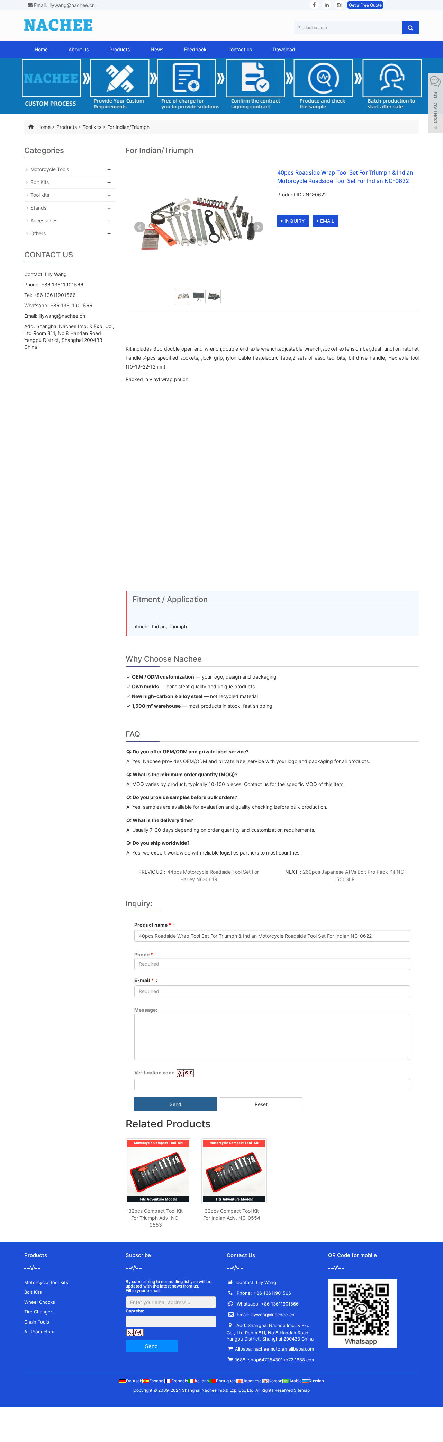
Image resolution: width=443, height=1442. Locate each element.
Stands (38, 208)
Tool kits (92, 127)
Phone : (145, 954)
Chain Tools (36, 1322)
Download (284, 49)
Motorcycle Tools (49, 169)
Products (119, 49)
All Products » (39, 1331)
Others (38, 233)
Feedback (195, 49)
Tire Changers (39, 1312)
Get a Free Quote (365, 5)
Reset (261, 1104)
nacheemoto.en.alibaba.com (283, 1349)
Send (175, 1104)
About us (79, 49)
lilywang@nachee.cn (62, 316)
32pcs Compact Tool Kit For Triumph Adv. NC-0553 (155, 1218)
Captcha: (135, 1310)
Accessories (43, 220)
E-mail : (145, 980)
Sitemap (302, 1390)
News (157, 49)
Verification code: (155, 1073)
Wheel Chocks (39, 1302)
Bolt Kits (39, 182)
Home (41, 49)
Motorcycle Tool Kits (46, 1282)
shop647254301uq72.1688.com (281, 1359)
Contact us (239, 49)
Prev (139, 227)
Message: (145, 1010)
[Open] (435, 104)
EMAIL (326, 221)
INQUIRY (294, 221)
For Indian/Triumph (128, 127)
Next (257, 227)
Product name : (154, 925)
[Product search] (410, 27)
